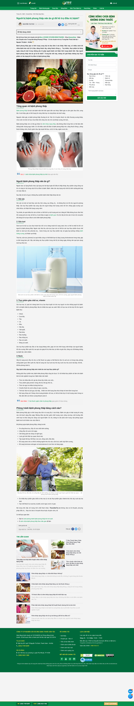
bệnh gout (53, 215)
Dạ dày (91, 80)
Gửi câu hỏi (101, 98)
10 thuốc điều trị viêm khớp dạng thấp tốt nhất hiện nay (49, 594)
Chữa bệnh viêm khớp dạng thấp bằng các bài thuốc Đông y (73, 552)
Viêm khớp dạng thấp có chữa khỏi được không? (46, 573)
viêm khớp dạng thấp (49, 124)
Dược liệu (55, 8)
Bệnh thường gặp (44, 8)
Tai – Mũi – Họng (94, 82)
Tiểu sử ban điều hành (67, 642)
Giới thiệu (63, 636)
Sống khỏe (64, 8)
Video (95, 8)
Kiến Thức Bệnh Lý (75, 8)
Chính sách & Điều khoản (68, 644)
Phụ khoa (92, 85)
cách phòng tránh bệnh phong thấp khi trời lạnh (38, 519)
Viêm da (107, 76)
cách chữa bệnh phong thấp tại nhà (36, 174)
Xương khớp (29, 14)
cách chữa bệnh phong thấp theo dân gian (33, 521)
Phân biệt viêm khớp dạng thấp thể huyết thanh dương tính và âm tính (53, 605)
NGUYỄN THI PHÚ (28, 24)
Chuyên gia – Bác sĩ (66, 639)
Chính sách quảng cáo (67, 650)
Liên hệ (102, 8)
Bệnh (24, 14)
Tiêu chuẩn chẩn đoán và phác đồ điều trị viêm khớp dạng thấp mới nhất (74, 563)
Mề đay (91, 78)
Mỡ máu (91, 87)
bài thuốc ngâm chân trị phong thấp (41, 401)
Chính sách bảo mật (67, 647)
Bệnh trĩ (107, 78)
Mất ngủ (107, 82)
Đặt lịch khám (111, 703)
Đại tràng (108, 85)
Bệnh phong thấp (21, 110)
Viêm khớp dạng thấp (38, 14)
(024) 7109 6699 (23, 646)
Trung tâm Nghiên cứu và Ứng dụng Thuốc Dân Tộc (67, 3)
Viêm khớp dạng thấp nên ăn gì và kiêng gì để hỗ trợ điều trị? (50, 615)
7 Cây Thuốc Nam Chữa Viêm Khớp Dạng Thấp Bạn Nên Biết (73, 542)
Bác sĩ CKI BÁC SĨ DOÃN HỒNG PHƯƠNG (52, 37)
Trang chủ (33, 8)
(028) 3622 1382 (23, 655)
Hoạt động (87, 8)
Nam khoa (92, 76)
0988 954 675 (95, 646)
